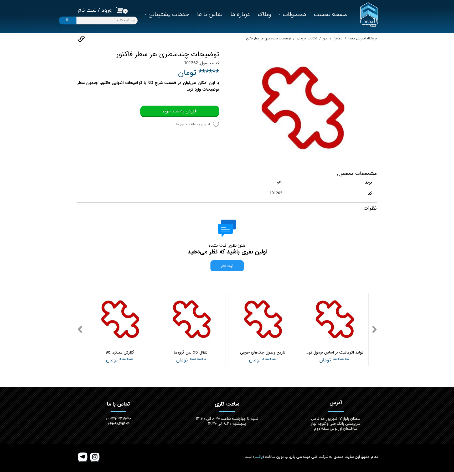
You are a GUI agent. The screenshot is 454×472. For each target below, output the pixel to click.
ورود (106, 10)
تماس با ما (210, 14)
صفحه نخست (331, 14)
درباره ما (240, 14)
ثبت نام (87, 10)
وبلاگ (264, 14)
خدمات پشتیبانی (168, 14)
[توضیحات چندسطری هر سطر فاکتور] (301, 106)
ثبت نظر (227, 266)
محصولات (294, 14)
